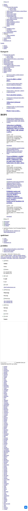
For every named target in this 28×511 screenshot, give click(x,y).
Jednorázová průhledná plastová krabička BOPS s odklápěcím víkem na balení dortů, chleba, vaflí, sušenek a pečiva (15, 128)
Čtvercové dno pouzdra (12, 7)
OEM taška (9, 258)
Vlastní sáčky (15, 256)
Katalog (8, 36)
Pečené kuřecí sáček (11, 15)
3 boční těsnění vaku (11, 16)
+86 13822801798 (8, 302)
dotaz (8, 145)
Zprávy (5, 39)
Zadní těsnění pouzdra (12, 19)
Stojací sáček (10, 12)
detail (10, 145)
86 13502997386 (8, 230)
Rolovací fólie (10, 20)
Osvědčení (9, 30)
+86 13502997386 (8, 301)
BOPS (8, 26)
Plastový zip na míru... (13, 111)
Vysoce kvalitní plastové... (14, 88)
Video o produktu (11, 35)
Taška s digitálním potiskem (13, 21)
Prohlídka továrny (11, 28)
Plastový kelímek (11, 23)
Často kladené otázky (12, 31)
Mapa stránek (9, 255)
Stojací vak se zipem (11, 13)
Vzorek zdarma (7, 38)
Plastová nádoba (10, 24)
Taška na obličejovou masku (16, 17)
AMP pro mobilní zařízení (19, 255)
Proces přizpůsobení (8, 32)
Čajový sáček (13, 8)
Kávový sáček (13, 9)
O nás (5, 27)
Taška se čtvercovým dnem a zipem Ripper (17, 11)
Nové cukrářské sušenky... (14, 95)
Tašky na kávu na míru (6, 256)
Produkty (6, 5)
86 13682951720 (16, 230)
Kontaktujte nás (7, 40)
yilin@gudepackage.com (9, 232)
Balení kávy (22, 258)
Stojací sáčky (15, 258)
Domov (5, 4)
